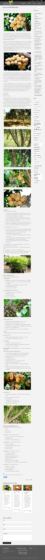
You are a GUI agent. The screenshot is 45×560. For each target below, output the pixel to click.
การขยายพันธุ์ (36, 102)
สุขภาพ (39, 153)
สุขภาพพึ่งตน (37, 155)
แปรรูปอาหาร (36, 177)
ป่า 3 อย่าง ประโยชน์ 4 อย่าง (37, 124)
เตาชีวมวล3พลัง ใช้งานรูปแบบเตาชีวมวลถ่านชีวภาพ (38, 44)
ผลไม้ (31, 479)
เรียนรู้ (34, 3)
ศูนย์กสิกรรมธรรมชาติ (36, 144)
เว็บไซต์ (4, 529)
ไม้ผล (14, 9)
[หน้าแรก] (29, 0)
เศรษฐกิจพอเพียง (37, 174)
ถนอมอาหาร (39, 106)
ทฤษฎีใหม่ (35, 108)
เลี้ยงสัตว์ (36, 172)
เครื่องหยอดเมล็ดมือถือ (38, 95)
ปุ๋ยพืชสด (35, 118)
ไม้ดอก (38, 180)
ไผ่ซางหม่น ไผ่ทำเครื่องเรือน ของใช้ (38, 82)
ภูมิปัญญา (36, 139)
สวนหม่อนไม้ (33, 0)
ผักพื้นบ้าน (37, 129)
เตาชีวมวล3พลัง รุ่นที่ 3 (38, 36)
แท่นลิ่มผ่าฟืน (36, 21)
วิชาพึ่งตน (39, 3)
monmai (11, 9)
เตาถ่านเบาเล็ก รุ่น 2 (37, 31)
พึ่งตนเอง (36, 138)
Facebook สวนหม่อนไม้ (23, 552)
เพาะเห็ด (36, 170)
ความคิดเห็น (5, 533)
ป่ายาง (35, 127)
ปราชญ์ (36, 117)
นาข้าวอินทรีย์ (37, 110)
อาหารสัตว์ (39, 157)
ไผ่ (34, 180)
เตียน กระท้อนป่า (6, 492)
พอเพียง (29, 3)
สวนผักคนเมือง (37, 151)
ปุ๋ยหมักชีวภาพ (37, 121)
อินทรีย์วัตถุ (35, 159)
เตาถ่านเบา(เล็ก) (37, 38)
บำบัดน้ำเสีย (36, 114)
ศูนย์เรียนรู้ (37, 147)
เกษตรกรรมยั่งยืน (36, 161)
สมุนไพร (37, 149)
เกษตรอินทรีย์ (37, 166)
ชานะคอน (40, 104)
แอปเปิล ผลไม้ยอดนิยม (27, 492)
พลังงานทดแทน (37, 133)
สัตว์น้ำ (35, 153)
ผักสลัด (35, 131)
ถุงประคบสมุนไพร (38, 86)
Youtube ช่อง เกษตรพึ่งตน (23, 553)
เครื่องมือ (36, 168)
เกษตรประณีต (36, 163)
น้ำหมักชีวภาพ (37, 112)
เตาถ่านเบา (36, 34)
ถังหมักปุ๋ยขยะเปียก (37, 23)
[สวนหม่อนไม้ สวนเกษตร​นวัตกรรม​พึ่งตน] (8, 1)
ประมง (40, 114)
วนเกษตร (40, 139)
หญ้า (35, 157)
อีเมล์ (4, 524)
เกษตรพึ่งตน (23, 3)
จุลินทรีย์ (36, 104)
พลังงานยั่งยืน (36, 135)
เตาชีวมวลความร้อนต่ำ (38, 33)
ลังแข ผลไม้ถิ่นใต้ (17, 492)
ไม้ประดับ (36, 182)
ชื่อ (3, 520)
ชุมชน (35, 106)
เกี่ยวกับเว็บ (37, 0)
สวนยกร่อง (36, 16)
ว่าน (34, 141)
